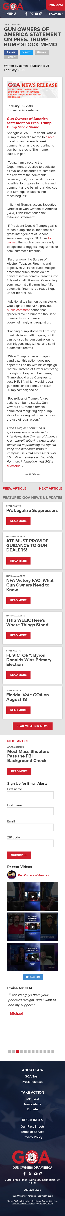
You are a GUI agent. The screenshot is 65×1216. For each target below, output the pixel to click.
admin (24, 66)
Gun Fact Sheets (33, 1127)
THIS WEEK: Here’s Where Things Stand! (27, 622)
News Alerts (32, 1104)
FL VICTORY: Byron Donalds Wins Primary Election (28, 660)
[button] (9, 1051)
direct (50, 137)
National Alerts (15, 536)
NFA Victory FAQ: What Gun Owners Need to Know (30, 585)
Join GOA (55, 5)
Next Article (50, 488)
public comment (18, 310)
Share (12, 52)
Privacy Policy (32, 1137)
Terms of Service (32, 1132)
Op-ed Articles (12, 24)
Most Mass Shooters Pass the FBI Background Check (28, 756)
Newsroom (14, 466)
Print (12, 57)
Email (43, 52)
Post (28, 52)
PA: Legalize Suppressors (32, 510)
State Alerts (13, 506)
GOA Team (32, 1076)
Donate (32, 1109)
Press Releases (32, 1082)
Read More (18, 521)
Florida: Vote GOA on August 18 (27, 697)
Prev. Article (14, 488)
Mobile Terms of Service (23, 1203)
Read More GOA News (33, 726)
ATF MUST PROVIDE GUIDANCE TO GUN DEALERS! (27, 546)
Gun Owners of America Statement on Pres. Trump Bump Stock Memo (29, 123)
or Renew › (56, 13)
